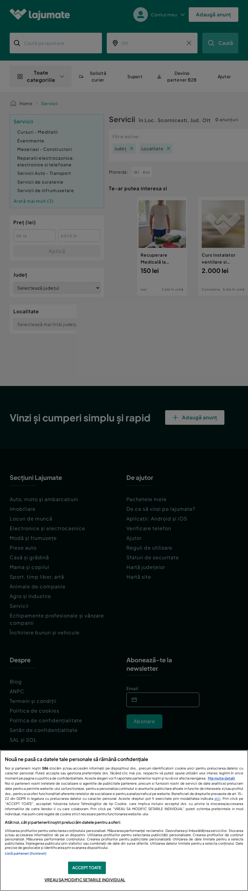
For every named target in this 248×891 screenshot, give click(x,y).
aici (217, 798)
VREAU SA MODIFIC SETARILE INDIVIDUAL (84, 879)
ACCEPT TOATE (87, 867)
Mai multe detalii (221, 778)
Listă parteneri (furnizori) (25, 853)
